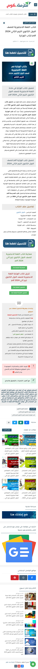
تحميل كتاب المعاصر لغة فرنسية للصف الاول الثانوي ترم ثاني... (11, 473)
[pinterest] (15, 577)
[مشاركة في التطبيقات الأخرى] (8, 422)
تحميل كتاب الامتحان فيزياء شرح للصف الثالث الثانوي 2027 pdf (13, 606)
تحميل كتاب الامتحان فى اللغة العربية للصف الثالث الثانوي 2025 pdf (13, 652)
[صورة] (30, 596)
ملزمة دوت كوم (10, 662)
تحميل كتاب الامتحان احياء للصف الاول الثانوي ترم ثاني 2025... (28, 473)
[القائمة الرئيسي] (35, 4)
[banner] (19, 57)
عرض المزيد (7, 430)
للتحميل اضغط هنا (19, 287)
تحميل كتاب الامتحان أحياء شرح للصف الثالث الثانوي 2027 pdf (14, 615)
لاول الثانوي (20, 212)
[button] (26, 422)
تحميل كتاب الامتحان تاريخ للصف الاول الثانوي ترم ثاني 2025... (28, 495)
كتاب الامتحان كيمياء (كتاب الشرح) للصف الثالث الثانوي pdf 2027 (15, 14)
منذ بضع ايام (19, 593)
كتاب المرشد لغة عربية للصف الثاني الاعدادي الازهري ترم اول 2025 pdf (13, 633)
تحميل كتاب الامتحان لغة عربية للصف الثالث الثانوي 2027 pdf (14, 597)
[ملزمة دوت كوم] (19, 5)
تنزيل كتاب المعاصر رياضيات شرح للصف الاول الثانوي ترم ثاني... (11, 451)
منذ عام (32, 446)
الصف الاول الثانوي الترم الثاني (27, 412)
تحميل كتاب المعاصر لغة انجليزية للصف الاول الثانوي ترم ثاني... (11, 495)
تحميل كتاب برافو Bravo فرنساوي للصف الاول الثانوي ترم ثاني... (28, 451)
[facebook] (32, 577)
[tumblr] (23, 577)
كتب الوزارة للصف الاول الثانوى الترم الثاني (23, 415)
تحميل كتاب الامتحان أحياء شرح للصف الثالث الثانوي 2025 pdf (14, 642)
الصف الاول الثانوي (29, 23)
